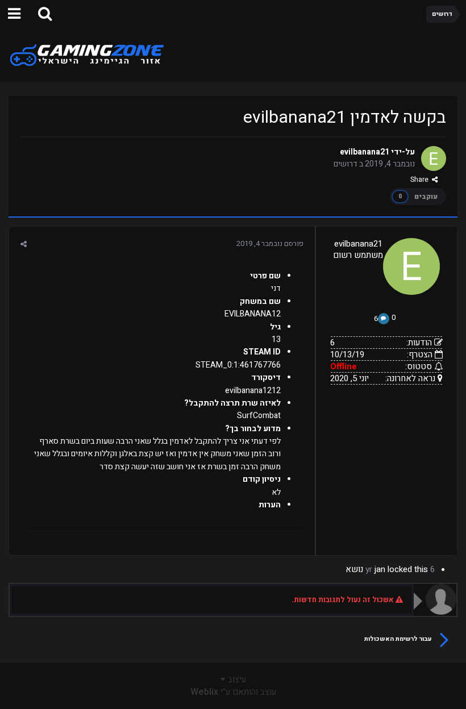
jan (380, 569)
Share (421, 179)
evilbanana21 (364, 152)
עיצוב (236, 679)
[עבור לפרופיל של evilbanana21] (433, 158)
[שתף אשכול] (23, 244)
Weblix (204, 692)
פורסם (269, 243)
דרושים (345, 164)
